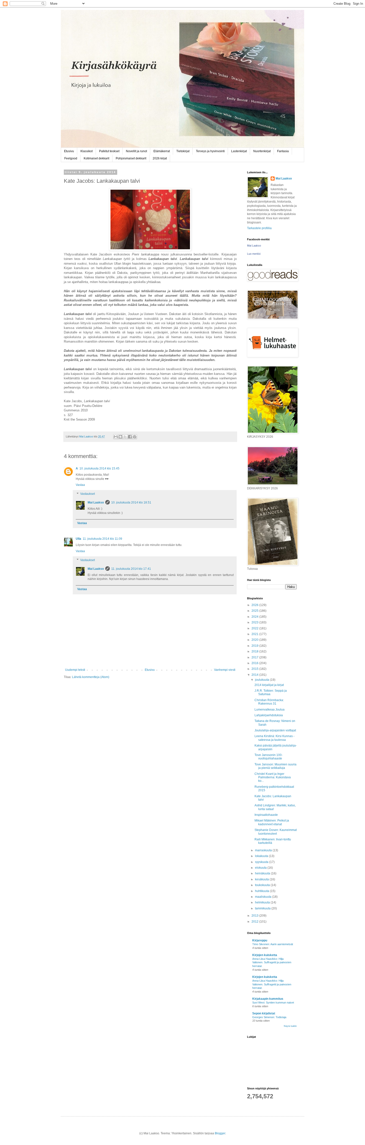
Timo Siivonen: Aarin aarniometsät (272, 944)
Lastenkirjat (239, 151)
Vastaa (80, 485)
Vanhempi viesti (224, 670)
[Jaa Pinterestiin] (134, 436)
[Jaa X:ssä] (125, 436)
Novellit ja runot (136, 151)
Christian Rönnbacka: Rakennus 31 (269, 701)
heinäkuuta (263, 873)
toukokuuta (263, 885)
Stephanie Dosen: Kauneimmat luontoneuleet (276, 831)
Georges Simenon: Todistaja (269, 1017)
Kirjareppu (259, 940)
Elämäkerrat (161, 151)
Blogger (220, 1133)
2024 (255, 616)
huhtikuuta (262, 891)
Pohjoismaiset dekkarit (131, 158)
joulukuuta (262, 679)
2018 (255, 651)
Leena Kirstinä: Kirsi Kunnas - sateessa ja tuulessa (274, 737)
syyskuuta (262, 862)
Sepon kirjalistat (263, 1013)
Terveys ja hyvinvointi (210, 151)
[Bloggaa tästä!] (120, 436)
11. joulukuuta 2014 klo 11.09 (102, 538)
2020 (255, 640)
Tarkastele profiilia (259, 228)
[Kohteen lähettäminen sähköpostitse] (115, 436)
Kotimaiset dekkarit (96, 158)
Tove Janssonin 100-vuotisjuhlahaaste (269, 756)
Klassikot (86, 151)
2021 (255, 634)
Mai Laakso (96, 502)
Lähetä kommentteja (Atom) (90, 677)
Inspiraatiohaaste (266, 815)
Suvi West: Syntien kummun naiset (273, 1002)
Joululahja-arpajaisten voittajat (275, 730)
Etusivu (69, 151)
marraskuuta (264, 850)
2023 (255, 622)
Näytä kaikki (290, 1026)
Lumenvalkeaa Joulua (270, 709)
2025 (255, 610)
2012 (255, 921)
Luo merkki (253, 253)
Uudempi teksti (75, 670)
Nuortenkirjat (262, 151)
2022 (255, 628)
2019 (255, 645)
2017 (255, 657)
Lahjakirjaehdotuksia (269, 715)
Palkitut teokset (109, 151)
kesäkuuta (262, 879)
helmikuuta (263, 902)
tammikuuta (263, 908)
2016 (255, 663)
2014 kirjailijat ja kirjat (269, 685)
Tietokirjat (182, 151)
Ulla (78, 538)
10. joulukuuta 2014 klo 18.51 (131, 502)
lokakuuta (262, 856)
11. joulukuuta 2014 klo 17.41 (131, 569)
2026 (255, 605)
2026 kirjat (160, 158)
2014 (255, 675)
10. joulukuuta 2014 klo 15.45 (99, 468)
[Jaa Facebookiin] (129, 436)
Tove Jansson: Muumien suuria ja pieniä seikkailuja (275, 766)
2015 (255, 669)
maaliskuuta (263, 896)
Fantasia (283, 151)
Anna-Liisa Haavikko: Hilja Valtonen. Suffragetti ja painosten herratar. (271, 962)
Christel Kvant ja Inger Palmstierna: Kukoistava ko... (273, 777)
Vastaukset (87, 494)
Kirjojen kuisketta (264, 955)
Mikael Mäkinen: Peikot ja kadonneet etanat (272, 822)
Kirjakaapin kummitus (267, 999)
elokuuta (261, 867)
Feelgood (70, 158)
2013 (255, 915)
